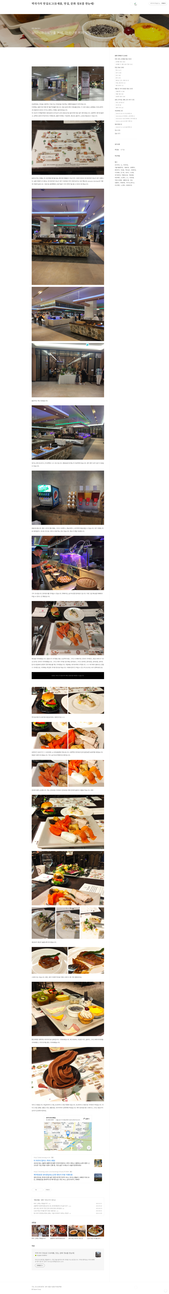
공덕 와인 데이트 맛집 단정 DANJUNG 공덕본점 (48, 1208)
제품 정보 (119, 94)
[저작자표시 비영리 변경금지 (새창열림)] (54, 1190)
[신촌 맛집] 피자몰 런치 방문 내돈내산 (45, 1211)
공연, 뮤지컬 (120, 102)
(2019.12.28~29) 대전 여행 (124, 121)
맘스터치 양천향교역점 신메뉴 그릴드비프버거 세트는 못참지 (51, 1213)
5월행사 (117, 183)
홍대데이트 (129, 185)
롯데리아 (117, 170)
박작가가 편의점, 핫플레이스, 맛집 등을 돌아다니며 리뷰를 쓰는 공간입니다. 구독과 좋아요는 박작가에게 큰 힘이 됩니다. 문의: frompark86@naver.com (65, 1260)
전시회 (118, 105)
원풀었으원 (126, 180)
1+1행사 (123, 185)
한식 (118, 70)
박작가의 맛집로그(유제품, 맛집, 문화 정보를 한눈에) (63, 3)
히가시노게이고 (130, 183)
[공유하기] (38, 1189)
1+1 (127, 177)
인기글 (123, 150)
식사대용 (117, 172)
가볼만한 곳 (120, 91)
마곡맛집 (125, 165)
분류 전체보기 (121, 56)
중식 (118, 78)
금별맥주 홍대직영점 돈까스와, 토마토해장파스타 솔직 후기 (51, 1206)
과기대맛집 (118, 175)
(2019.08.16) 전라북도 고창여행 (125, 116)
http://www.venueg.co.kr (42, 1157)
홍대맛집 (133, 170)
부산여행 (117, 185)
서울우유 (126, 167)
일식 (118, 75)
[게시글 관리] (41, 1189)
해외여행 (118, 124)
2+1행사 (123, 177)
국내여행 (119, 111)
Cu (121, 165)
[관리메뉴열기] (165, 1290)
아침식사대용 (118, 180)
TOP (135, 1287)
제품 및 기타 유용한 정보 (124, 89)
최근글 (117, 150)
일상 (117, 133)
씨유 (131, 180)
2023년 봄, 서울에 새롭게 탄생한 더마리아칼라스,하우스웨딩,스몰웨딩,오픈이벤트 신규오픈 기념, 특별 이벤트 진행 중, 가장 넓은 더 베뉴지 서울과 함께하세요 (62, 1164)
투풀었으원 (125, 175)
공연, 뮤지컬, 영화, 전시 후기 (124, 100)
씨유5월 (131, 177)
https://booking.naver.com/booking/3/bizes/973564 (51, 1171)
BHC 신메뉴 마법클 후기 (41, 1203)
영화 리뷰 (119, 107)
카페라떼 (122, 183)
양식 (42, 1200)
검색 (131, 3)
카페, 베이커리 (120, 83)
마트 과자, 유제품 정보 (123, 59)
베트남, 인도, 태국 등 (122, 80)
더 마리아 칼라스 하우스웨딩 (44, 1160)
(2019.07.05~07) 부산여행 (124, 113)
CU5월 (132, 172)
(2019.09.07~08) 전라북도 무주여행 (126, 118)
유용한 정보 (120, 96)
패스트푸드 (119, 85)
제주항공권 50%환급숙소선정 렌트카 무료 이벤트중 (53, 1174)
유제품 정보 (120, 62)
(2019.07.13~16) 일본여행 (124, 127)
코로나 (127, 172)
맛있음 (122, 170)
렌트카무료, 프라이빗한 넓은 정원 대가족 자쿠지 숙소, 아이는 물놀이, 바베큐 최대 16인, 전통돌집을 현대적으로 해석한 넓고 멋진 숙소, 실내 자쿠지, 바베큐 (61, 1178)
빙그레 (122, 172)
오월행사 (132, 167)
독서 (117, 130)
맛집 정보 (37, 1200)
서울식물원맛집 (119, 167)
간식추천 (117, 165)
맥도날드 (127, 170)
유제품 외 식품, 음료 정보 (124, 64)
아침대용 (131, 175)
